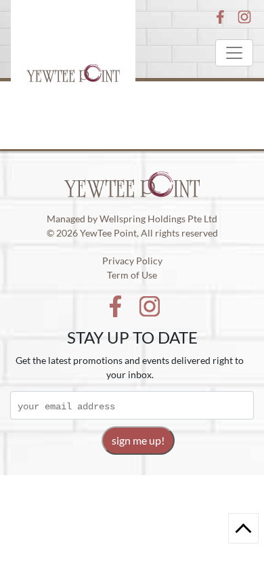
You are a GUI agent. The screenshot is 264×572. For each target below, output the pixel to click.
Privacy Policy (132, 260)
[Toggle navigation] (234, 52)
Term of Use (132, 275)
